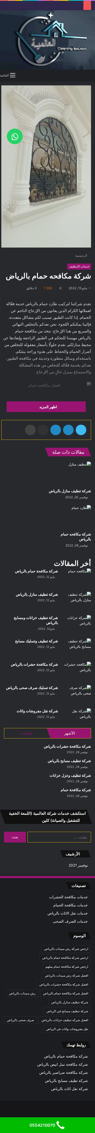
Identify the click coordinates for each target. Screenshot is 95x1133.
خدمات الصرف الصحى (70, 921)
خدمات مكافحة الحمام (70, 905)
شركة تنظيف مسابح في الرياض (67, 1011)
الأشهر (69, 733)
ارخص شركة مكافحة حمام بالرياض (65, 958)
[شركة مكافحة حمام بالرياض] (76, 578)
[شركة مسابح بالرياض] (76, 648)
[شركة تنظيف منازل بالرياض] (76, 601)
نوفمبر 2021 (78, 865)
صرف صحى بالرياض (20, 1020)
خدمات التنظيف (79, 266)
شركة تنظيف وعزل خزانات (70, 775)
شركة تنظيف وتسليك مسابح (36, 641)
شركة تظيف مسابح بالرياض (66, 1081)
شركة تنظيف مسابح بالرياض (69, 760)
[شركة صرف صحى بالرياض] (76, 695)
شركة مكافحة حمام (76, 789)
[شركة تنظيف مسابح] (69, 517)
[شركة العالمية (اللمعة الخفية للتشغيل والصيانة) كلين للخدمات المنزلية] (47, 40)
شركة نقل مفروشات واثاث (37, 711)
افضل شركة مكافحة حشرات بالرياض (63, 984)
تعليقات (26, 733)
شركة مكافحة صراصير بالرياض (63, 1072)
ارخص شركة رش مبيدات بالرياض (66, 949)
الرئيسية (81, 255)
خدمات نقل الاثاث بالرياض (68, 913)
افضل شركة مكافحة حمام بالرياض (65, 993)
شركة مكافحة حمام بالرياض (36, 571)
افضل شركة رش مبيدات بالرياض (66, 975)
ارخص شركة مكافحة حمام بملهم (66, 966)
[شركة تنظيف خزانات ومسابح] (76, 625)
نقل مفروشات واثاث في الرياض (67, 1029)
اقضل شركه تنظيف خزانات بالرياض (64, 1020)
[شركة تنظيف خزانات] (69, 473)
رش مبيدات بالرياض (22, 993)
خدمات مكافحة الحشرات (68, 897)
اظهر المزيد (48, 406)
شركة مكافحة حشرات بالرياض (34, 664)
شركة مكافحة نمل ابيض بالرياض (62, 1064)
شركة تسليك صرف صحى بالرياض (32, 687)
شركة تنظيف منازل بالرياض (70, 491)
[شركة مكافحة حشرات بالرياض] (76, 671)
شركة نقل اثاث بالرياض (69, 1089)
